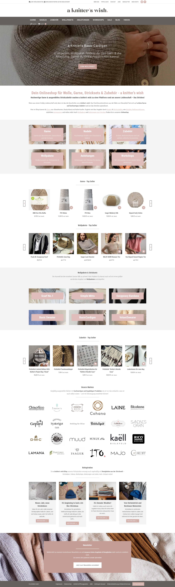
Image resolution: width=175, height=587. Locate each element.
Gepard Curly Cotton (135, 213)
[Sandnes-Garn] (138, 423)
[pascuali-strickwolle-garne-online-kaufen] (57, 453)
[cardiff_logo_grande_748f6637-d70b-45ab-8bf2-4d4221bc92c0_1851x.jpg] (138, 453)
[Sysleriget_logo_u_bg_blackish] (57, 423)
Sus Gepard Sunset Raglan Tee (136, 257)
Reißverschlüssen (138, 109)
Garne (49, 109)
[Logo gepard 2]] (36, 423)
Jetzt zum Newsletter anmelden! (87, 565)
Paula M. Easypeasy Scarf (39, 257)
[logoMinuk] (97, 439)
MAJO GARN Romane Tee (111, 257)
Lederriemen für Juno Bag (135, 369)
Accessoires (57, 112)
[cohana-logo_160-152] (97, 407)
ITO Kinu (87, 213)
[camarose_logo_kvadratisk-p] (118, 423)
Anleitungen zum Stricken (97, 112)
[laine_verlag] (118, 407)
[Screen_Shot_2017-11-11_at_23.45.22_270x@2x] (97, 423)
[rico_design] (138, 439)
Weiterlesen (41, 521)
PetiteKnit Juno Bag (63, 257)
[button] (24, 203)
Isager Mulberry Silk (111, 213)
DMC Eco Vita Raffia (39, 213)
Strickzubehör (118, 109)
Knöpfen (129, 109)
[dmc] (36, 439)
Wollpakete (81, 112)
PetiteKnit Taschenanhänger (63, 369)
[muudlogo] (77, 439)
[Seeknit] (57, 408)
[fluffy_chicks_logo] (57, 439)
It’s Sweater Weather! (102, 503)
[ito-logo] (97, 453)
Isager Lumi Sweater (87, 257)
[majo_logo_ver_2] (118, 453)
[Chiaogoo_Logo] (36, 408)
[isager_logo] (77, 453)
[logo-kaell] (118, 439)
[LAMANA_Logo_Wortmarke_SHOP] (36, 453)
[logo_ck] (77, 408)
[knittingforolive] (77, 424)
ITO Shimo (63, 213)
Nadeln (109, 109)
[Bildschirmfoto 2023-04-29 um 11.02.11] (138, 407)
